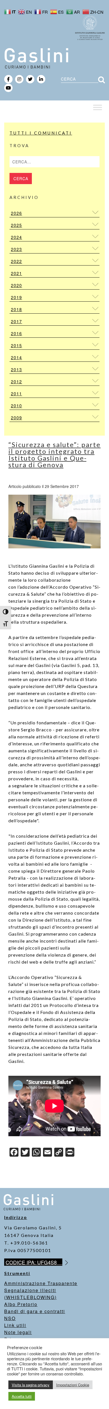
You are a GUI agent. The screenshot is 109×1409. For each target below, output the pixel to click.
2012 (16, 381)
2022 (16, 261)
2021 (16, 273)
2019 (16, 297)
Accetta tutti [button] (22, 1396)
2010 (16, 405)
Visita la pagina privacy (30, 1384)
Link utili (15, 1325)
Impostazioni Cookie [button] (72, 1384)
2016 (16, 333)
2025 (16, 225)
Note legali (18, 1332)
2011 (16, 393)
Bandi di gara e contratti (34, 1311)
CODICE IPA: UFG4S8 (34, 1262)
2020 (16, 285)
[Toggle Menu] (97, 107)
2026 (16, 213)
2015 (16, 345)
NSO (10, 1318)
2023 (16, 249)
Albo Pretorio (20, 1304)
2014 (16, 357)
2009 (16, 418)
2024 (16, 237)
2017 (16, 321)
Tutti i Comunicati (41, 132)
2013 (16, 369)
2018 (16, 309)
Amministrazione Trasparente (40, 1283)
